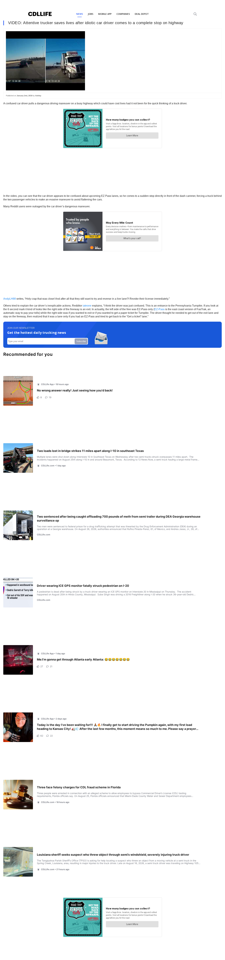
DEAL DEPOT (142, 13)
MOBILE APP (105, 13)
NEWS (79, 13)
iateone (87, 305)
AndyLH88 (9, 298)
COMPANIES (123, 13)
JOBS (90, 13)
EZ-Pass (159, 309)
